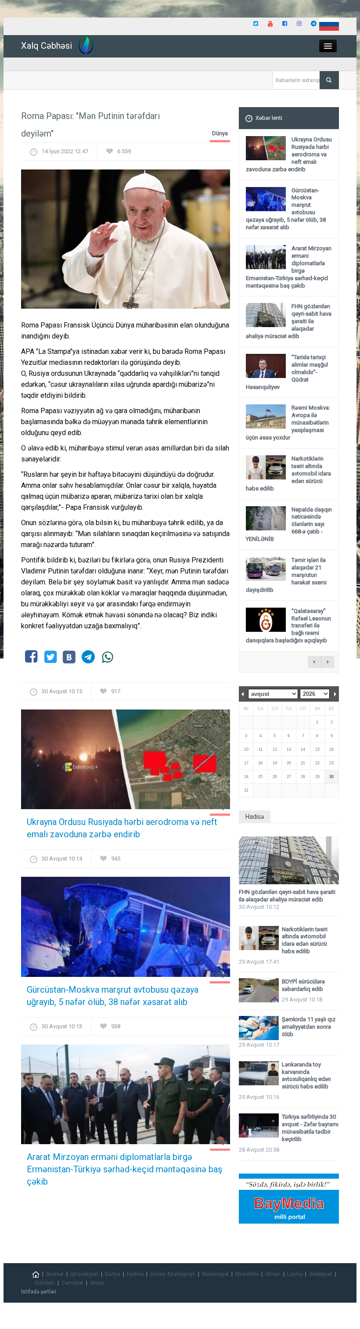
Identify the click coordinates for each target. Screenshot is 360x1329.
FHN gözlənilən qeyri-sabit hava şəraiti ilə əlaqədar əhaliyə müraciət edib (287, 896)
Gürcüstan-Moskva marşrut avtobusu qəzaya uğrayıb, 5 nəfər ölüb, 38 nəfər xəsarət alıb (112, 995)
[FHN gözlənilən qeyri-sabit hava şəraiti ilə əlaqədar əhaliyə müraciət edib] (289, 860)
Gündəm (45, 1283)
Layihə (294, 1274)
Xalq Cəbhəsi (46, 45)
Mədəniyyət (215, 1274)
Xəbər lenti (269, 118)
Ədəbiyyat (320, 1274)
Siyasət (55, 1274)
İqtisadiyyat (84, 1274)
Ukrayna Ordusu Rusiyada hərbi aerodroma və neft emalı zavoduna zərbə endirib (122, 828)
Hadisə (135, 1274)
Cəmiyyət (72, 1283)
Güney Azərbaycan (172, 1274)
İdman (273, 1274)
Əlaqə (97, 1283)
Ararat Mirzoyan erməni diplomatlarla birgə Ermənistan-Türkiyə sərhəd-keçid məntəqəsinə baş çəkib (124, 1169)
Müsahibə (247, 1274)
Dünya (220, 133)
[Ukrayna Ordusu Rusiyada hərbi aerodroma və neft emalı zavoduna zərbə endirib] (125, 762)
